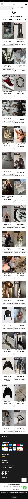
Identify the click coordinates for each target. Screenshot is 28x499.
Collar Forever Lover (8, 117)
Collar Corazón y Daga (8, 273)
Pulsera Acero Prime (20, 427)
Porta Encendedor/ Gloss (7, 349)
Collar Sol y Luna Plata (20, 222)
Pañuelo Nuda (7, 248)
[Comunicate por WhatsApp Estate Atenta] (25, 487)
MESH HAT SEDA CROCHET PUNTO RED (20, 170)
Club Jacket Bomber (7, 39)
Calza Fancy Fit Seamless (7, 298)
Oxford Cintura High (20, 39)
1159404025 (5, 462)
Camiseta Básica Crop (7, 427)
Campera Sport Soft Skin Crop (20, 349)
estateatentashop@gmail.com (9, 465)
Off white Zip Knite (20, 401)
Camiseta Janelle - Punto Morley (20, 66)
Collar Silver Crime (7, 65)
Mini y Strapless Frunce (7, 143)
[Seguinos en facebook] (6, 473)
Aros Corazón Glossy (20, 324)
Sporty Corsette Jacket (20, 374)
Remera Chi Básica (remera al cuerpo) (7, 197)
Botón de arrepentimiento (14, 489)
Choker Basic (7, 169)
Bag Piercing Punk (20, 248)
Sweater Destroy (8, 374)
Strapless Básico (8, 222)
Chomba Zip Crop (20, 298)
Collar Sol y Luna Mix (20, 273)
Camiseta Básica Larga (8, 324)
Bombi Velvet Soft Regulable (8, 91)
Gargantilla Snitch (20, 91)
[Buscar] (11, 8)
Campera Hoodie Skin (7, 401)
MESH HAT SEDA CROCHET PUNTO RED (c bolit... (20, 144)
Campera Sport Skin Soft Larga (20, 117)
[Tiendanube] (14, 484)
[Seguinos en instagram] (2, 473)
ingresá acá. (22, 488)
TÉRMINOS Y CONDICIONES (6, 439)
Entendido (14, 497)
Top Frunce (20, 196)
